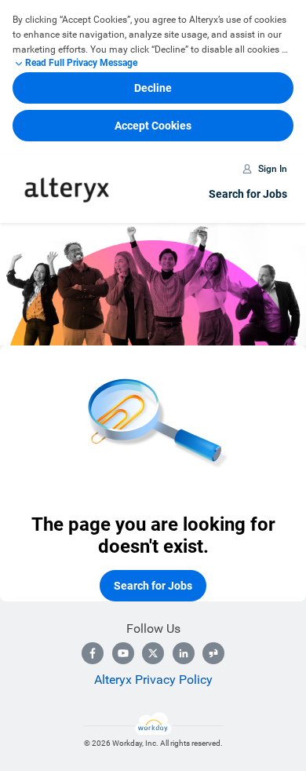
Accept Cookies (153, 125)
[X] (153, 653)
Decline (153, 88)
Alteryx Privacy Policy (153, 679)
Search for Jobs (248, 194)
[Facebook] (93, 653)
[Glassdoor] (213, 653)
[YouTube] (123, 653)
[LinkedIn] (184, 653)
